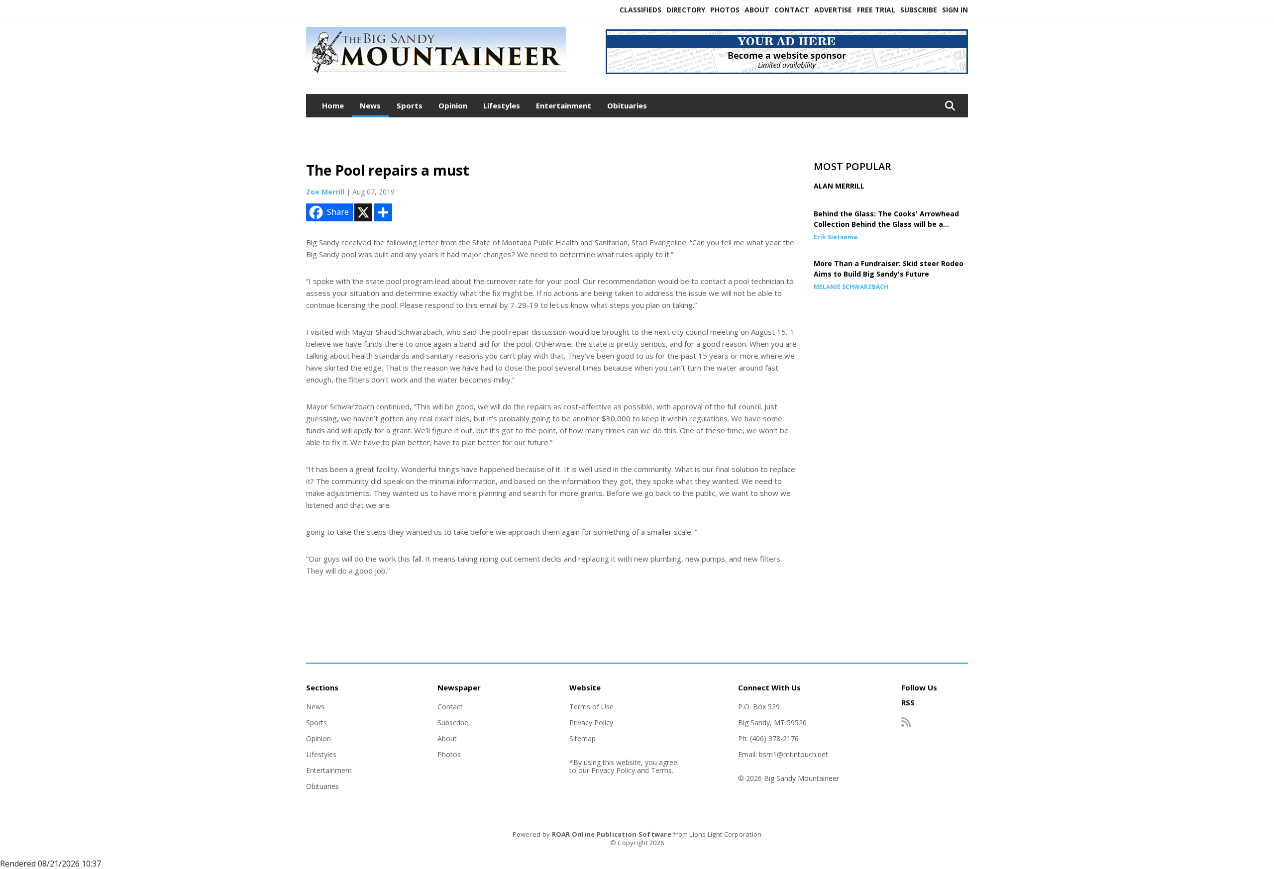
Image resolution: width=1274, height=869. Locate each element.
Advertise (833, 9)
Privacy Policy (591, 722)
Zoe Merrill (325, 191)
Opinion (452, 105)
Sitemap (582, 738)
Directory (685, 9)
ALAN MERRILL (839, 186)
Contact (791, 9)
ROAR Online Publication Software (611, 834)
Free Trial (876, 9)
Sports (410, 105)
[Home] (436, 73)
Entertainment (563, 105)
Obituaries (627, 105)
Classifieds (640, 9)
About (756, 9)
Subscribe (918, 9)
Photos (725, 9)
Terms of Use (591, 706)
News (370, 105)
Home (333, 105)
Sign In (955, 9)
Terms (661, 770)
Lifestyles (501, 105)
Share (338, 211)
